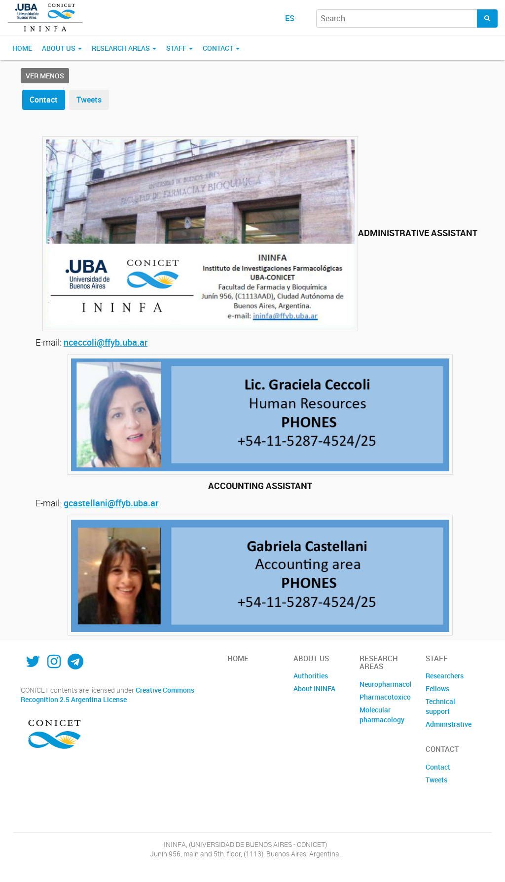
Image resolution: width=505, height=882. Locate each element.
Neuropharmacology (385, 684)
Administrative (448, 724)
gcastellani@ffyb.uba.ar (111, 503)
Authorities (310, 675)
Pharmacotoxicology (385, 697)
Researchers (445, 675)
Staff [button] (177, 48)
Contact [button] (219, 48)
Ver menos (45, 75)
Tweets (89, 99)
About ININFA (314, 688)
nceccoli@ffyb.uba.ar (105, 342)
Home (22, 48)
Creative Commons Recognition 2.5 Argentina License (107, 695)
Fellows (437, 688)
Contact (44, 99)
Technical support (440, 706)
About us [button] (59, 48)
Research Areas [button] (121, 48)
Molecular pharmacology (382, 714)
